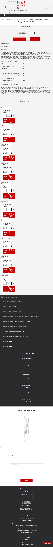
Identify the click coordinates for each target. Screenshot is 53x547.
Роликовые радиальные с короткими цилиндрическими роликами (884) (20, 316)
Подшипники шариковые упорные (26, 518)
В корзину (34, 39)
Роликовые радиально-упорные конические (26, 527)
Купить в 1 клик (20, 39)
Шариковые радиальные (26, 520)
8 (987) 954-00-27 (22, 1)
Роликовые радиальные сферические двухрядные (26, 525)
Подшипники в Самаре (21, 19)
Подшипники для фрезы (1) (9, 346)
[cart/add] (12, 120)
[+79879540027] (18, 8)
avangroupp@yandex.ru (21, 10)
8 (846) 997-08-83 (22, 2)
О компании (27, 537)
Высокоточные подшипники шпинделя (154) (13, 331)
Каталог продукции (11, 19)
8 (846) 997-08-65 (22, 4)
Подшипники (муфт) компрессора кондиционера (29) (15, 336)
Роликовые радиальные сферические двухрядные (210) (16, 321)
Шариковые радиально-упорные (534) (12, 311)
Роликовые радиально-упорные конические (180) (15, 326)
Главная (3, 19)
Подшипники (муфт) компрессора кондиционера (26, 530)
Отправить (26, 480)
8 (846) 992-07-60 (22, 5)
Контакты (27, 539)
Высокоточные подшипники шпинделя (26, 528)
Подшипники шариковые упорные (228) (12, 301)
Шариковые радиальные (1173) (10, 306)
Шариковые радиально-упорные (35, 19)
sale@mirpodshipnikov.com (22, 12)
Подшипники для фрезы (8, 341)
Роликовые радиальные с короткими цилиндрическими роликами (26, 523)
